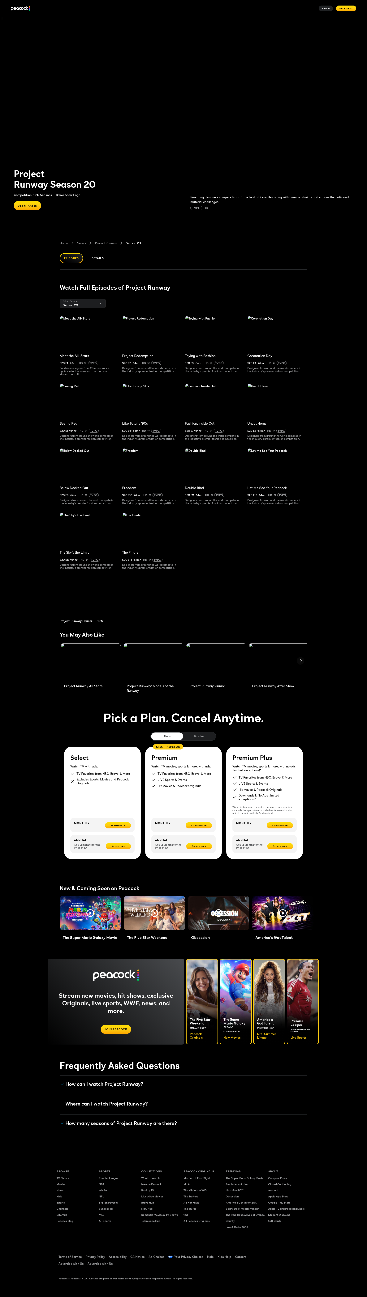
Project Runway (106, 243)
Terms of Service (70, 1257)
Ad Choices (156, 1257)
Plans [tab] (167, 736)
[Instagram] (303, 1254)
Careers (240, 1257)
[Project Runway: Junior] (216, 662)
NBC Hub (147, 1208)
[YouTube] (293, 1254)
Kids (59, 1196)
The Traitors (191, 1196)
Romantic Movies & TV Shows (159, 1214)
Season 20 (133, 243)
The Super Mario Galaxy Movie (244, 1178)
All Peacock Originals (197, 1220)
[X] (273, 1265)
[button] (90, 913)
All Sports (105, 1220)
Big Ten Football (109, 1202)
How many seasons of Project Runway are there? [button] (121, 1123)
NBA (102, 1184)
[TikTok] (283, 1254)
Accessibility (118, 1257)
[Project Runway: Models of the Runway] (153, 662)
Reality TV (147, 1190)
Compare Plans (277, 1178)
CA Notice (137, 1257)
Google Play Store (279, 1202)
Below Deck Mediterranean (242, 1208)
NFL (101, 1196)
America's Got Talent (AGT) (243, 1202)
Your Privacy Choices (188, 1256)
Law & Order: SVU (237, 1227)
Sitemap (62, 1214)
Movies (61, 1184)
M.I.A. (187, 1184)
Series (81, 243)
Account (273, 1190)
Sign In (326, 8)
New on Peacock (151, 1184)
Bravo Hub (147, 1202)
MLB (102, 1214)
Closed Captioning (279, 1184)
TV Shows (63, 1178)
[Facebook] (273, 1254)
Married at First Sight (197, 1178)
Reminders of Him (237, 1184)
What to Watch (150, 1178)
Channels (62, 1208)
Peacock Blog (65, 1220)
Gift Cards (274, 1220)
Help (210, 1257)
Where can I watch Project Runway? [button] (106, 1104)
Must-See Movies (152, 1196)
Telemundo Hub (150, 1220)
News (60, 1190)
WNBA (103, 1190)
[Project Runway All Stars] (91, 662)
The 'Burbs (190, 1208)
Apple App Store (278, 1196)
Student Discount (279, 1214)
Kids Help (224, 1257)
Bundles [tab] (199, 736)
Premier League (108, 1178)
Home (64, 243)
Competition (23, 195)
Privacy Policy (95, 1257)
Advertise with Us (71, 1263)
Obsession (232, 1196)
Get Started (346, 8)
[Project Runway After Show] (279, 662)
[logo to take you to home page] (20, 8)
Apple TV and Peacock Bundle (286, 1208)
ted (186, 1214)
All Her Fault (191, 1202)
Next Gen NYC (235, 1190)
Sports (61, 1202)
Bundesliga (106, 1208)
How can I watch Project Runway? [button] (104, 1084)
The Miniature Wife (195, 1190)
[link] (89, 601)
